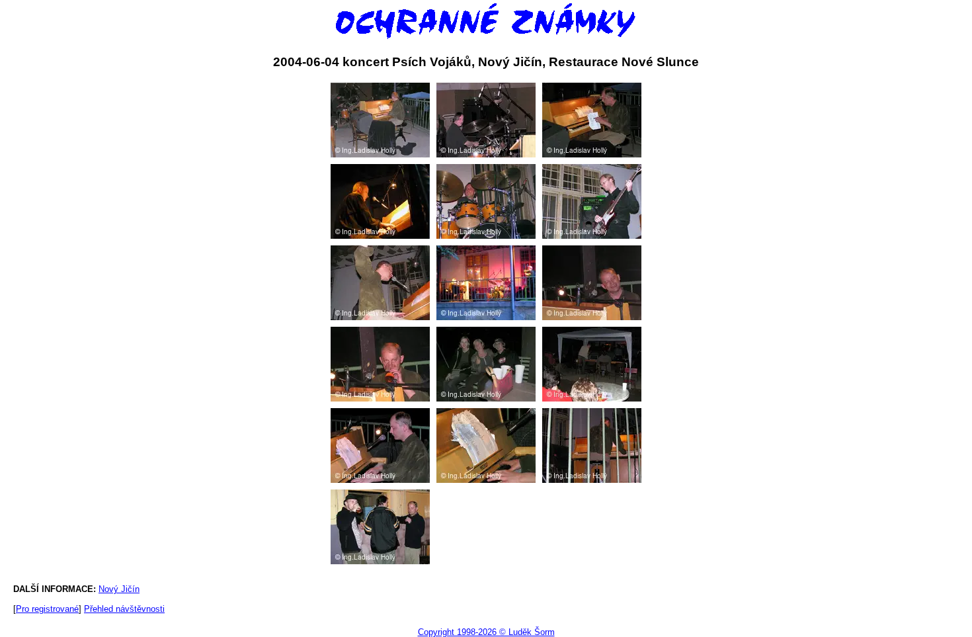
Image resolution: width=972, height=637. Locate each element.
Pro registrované (47, 609)
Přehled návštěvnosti (124, 609)
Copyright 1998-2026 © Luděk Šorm (486, 632)
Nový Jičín (119, 589)
